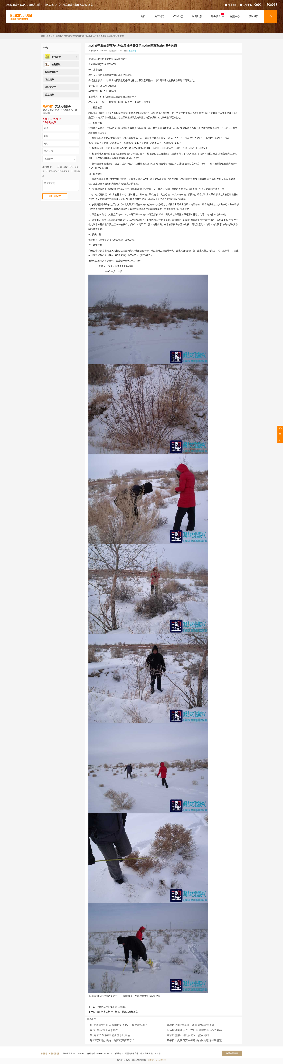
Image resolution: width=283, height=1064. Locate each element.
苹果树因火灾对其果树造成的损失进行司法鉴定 (194, 1040)
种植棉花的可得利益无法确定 (111, 1007)
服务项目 (50, 36)
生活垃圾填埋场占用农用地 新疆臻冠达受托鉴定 (194, 1030)
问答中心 (247, 5)
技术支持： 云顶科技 (157, 1060)
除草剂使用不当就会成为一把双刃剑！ (189, 1035)
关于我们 (232, 5)
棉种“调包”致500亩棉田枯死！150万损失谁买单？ (119, 1025)
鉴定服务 (60, 36)
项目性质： (48, 167)
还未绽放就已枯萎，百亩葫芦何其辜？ (112, 1040)
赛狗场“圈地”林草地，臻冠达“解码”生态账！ (192, 1025)
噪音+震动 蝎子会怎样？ (104, 1030)
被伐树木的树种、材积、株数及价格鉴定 (117, 1011)
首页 (43, 36)
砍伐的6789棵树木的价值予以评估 (110, 1035)
